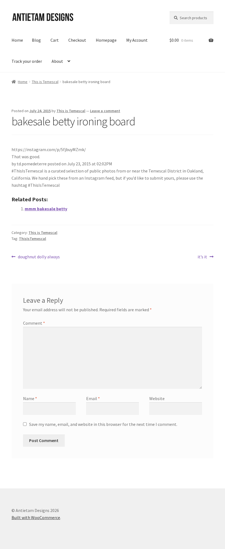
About (57, 61)
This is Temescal (45, 81)
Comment (34, 323)
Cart (54, 40)
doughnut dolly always (39, 257)
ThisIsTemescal (32, 238)
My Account (137, 40)
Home (17, 40)
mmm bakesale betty (46, 208)
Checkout (77, 40)
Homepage (106, 40)
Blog (36, 40)
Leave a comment (105, 110)
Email (93, 398)
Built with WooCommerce (36, 517)
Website (157, 398)
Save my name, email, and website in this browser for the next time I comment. (103, 424)
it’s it (202, 257)
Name (30, 398)
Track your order (27, 61)
